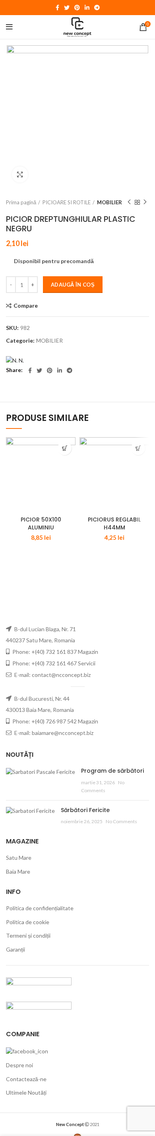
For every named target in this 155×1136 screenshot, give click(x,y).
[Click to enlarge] (20, 174)
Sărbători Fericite (85, 810)
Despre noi (19, 1065)
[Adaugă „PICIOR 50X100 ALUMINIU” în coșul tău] (65, 448)
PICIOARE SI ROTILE (67, 202)
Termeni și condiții (28, 935)
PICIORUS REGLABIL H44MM (114, 523)
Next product (145, 202)
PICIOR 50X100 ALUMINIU (41, 523)
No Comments (121, 821)
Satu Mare (18, 857)
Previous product (129, 202)
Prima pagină (21, 202)
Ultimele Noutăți (26, 1092)
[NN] (15, 360)
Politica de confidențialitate (40, 908)
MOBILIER (109, 202)
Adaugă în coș (73, 284)
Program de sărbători (112, 771)
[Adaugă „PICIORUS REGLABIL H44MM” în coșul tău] (138, 448)
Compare (26, 305)
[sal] (39, 984)
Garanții (15, 949)
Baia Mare (18, 871)
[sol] (39, 1009)
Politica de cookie (27, 922)
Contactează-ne (26, 1079)
